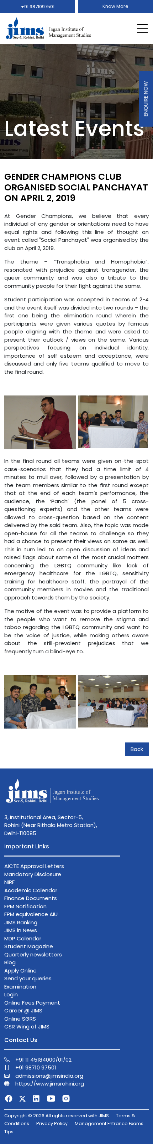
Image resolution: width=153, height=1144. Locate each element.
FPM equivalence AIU (31, 914)
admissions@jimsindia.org (49, 1075)
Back (137, 749)
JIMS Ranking (20, 922)
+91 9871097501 (37, 6)
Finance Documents (30, 898)
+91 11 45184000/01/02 (43, 1059)
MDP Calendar (22, 938)
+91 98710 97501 (35, 1067)
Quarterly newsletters (33, 954)
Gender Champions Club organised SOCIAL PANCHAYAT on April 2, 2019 (76, 187)
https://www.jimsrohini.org (49, 1083)
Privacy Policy (52, 1123)
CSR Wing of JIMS (26, 1026)
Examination (20, 986)
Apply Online (20, 970)
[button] (141, 29)
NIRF (9, 882)
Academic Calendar (30, 890)
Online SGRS (20, 1018)
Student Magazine (28, 946)
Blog (10, 962)
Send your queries (28, 978)
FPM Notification (25, 906)
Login (11, 994)
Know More (115, 6)
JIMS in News (20, 930)
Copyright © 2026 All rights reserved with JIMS (56, 1116)
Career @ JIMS (23, 1010)
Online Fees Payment (32, 1002)
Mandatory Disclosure (32, 874)
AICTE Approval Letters (34, 866)
